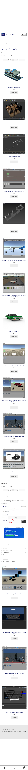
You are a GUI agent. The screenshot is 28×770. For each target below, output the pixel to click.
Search (14, 768)
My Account (4, 768)
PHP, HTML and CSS (7, 557)
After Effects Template (7, 550)
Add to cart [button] (14, 92)
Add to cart (14, 597)
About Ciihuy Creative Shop (7, 731)
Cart (21, 767)
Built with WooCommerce (20, 731)
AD (22, 527)
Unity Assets (5, 559)
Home (4, 43)
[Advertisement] (14, 14)
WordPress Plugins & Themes (9, 561)
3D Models (5, 548)
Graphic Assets (6, 552)
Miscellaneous (6, 554)
